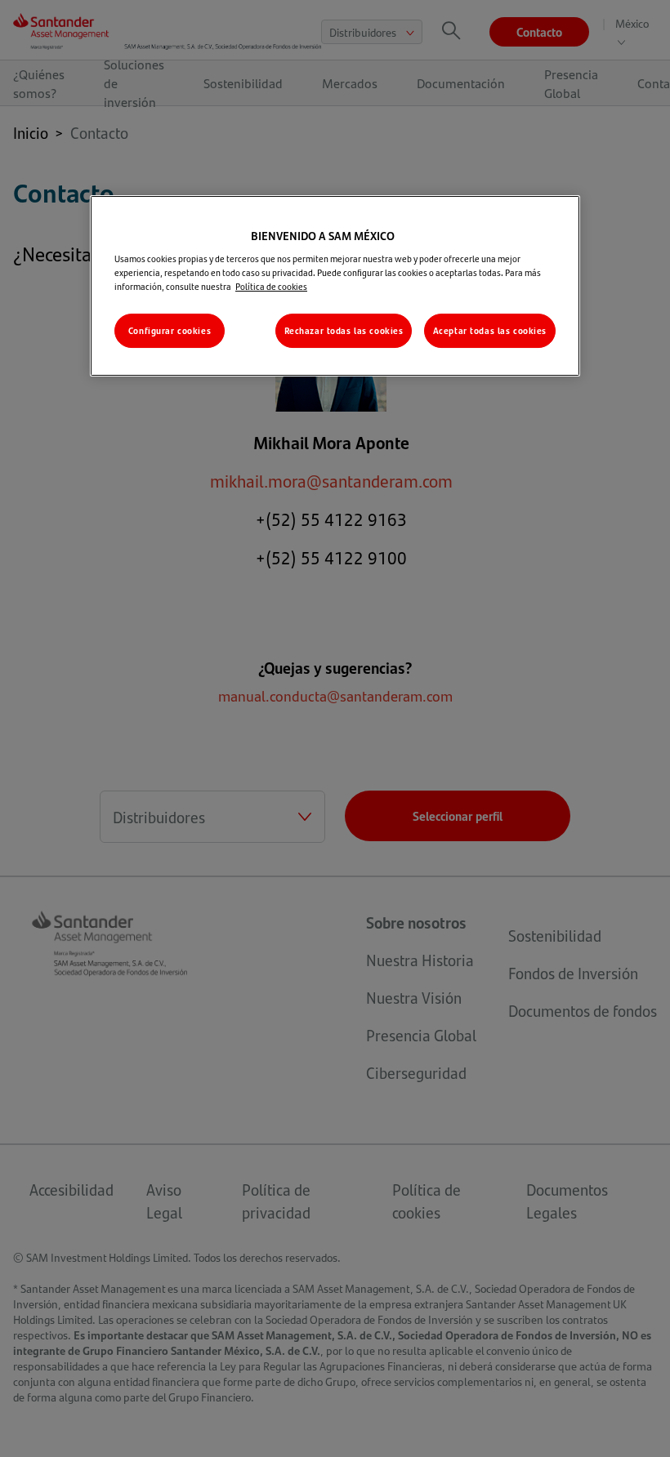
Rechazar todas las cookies (344, 330)
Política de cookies (271, 286)
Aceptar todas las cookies (490, 330)
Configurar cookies (169, 330)
